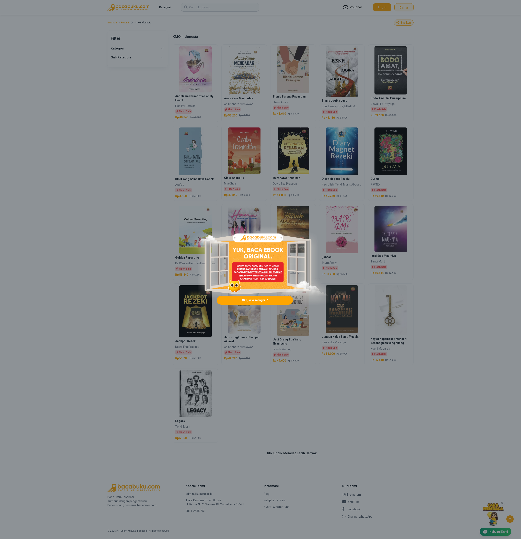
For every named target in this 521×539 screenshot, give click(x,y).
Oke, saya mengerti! (255, 300)
